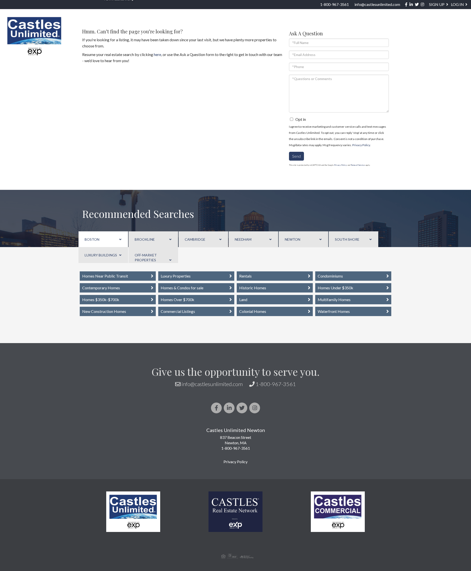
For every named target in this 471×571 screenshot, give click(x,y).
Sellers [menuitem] (351, 26)
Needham (243, 239)
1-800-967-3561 (334, 4)
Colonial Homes (252, 311)
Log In (457, 4)
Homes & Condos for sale (182, 287)
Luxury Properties (176, 276)
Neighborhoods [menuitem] (248, 26)
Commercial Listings (178, 311)
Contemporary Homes (101, 287)
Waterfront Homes (334, 311)
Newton (292, 239)
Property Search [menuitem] (197, 26)
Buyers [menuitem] (322, 26)
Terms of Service (358, 165)
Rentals (245, 276)
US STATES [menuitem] (291, 26)
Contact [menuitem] (454, 26)
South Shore (347, 239)
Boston (92, 239)
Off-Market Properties (146, 257)
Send (296, 156)
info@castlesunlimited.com (377, 4)
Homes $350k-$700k (100, 299)
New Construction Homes (104, 311)
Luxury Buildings (101, 255)
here (157, 54)
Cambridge (195, 239)
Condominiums (330, 276)
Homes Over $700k (177, 299)
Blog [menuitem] (428, 26)
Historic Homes (252, 287)
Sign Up (437, 4)
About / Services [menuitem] (391, 26)
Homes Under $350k (335, 287)
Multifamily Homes (334, 299)
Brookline (145, 239)
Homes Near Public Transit (105, 276)
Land (243, 299)
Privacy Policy (361, 145)
